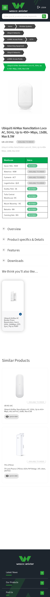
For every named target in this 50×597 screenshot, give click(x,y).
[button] (11, 229)
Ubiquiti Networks (13, 33)
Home (10, 26)
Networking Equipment (15, 46)
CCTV (31, 39)
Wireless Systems (25, 26)
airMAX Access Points (14, 39)
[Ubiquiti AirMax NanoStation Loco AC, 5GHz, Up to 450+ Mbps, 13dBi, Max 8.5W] (25, 96)
